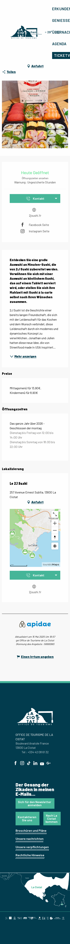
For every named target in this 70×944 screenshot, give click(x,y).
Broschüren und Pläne (31, 830)
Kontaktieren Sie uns (27, 818)
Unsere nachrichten (30, 838)
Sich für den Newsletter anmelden (34, 803)
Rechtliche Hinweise (30, 855)
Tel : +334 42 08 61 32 (35, 752)
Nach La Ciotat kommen (52, 818)
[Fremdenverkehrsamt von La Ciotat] (23, 32)
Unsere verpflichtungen (32, 847)
